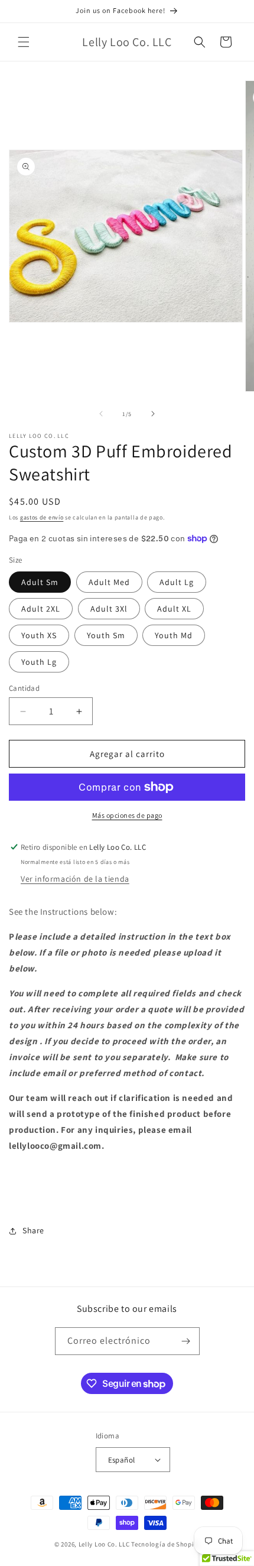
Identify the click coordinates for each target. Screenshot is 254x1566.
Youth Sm (106, 635)
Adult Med (109, 582)
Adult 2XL (40, 608)
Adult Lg (176, 582)
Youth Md (174, 635)
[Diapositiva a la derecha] (153, 414)
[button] (24, 42)
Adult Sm (39, 582)
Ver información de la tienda (75, 878)
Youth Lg (39, 662)
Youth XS (39, 635)
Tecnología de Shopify (165, 1544)
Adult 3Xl (109, 608)
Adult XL (174, 608)
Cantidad (24, 688)
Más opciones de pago (127, 815)
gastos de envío (42, 517)
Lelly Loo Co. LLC (104, 1544)
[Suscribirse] (186, 1341)
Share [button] (33, 1230)
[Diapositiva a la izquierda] (101, 414)
